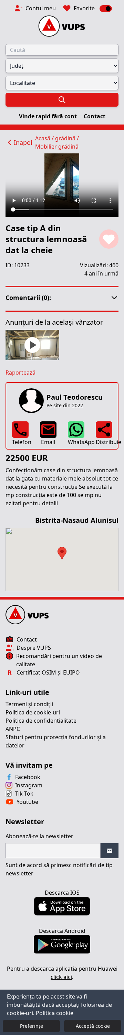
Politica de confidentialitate (41, 720)
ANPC (13, 729)
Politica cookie (54, 1013)
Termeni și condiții (29, 704)
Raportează (20, 372)
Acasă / (45, 138)
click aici (61, 977)
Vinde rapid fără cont (48, 116)
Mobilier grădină (57, 146)
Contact (94, 116)
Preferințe (31, 1026)
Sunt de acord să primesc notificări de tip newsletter (59, 869)
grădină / (67, 138)
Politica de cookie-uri (33, 712)
